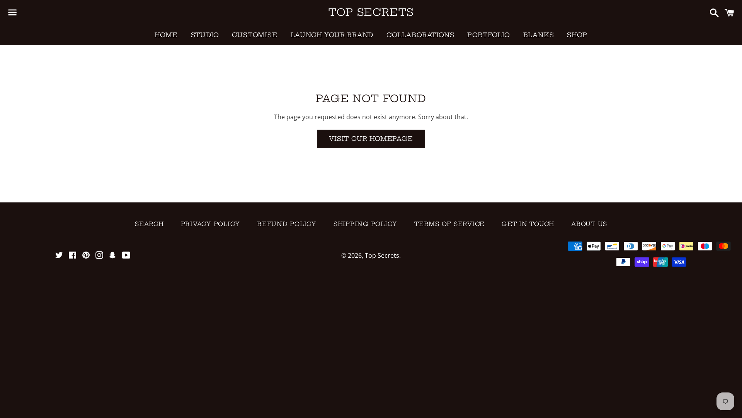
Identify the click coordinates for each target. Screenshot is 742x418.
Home (166, 35)
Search (149, 224)
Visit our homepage (371, 138)
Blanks (538, 35)
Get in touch (528, 224)
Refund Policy (287, 224)
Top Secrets (371, 12)
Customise (254, 35)
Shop (577, 35)
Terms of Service (449, 224)
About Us (589, 224)
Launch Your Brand (332, 35)
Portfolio (488, 35)
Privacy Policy (210, 224)
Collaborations (420, 35)
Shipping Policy (365, 224)
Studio (205, 35)
